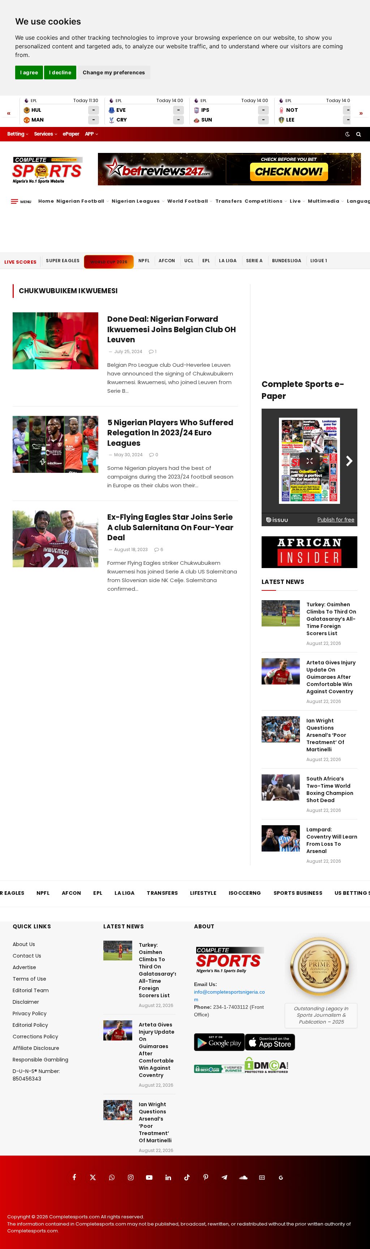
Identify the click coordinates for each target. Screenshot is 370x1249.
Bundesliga (287, 261)
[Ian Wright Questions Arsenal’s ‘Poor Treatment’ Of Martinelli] (281, 729)
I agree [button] (29, 72)
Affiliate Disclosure (36, 1048)
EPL (206, 261)
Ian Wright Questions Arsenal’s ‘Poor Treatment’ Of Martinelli (326, 735)
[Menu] (21, 201)
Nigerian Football (80, 201)
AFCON (167, 261)
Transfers (228, 201)
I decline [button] (60, 72)
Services (43, 134)
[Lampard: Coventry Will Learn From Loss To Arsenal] (281, 838)
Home (46, 201)
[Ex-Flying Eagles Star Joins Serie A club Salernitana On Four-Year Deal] (55, 538)
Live (295, 201)
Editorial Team (31, 990)
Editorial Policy (30, 1025)
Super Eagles (62, 261)
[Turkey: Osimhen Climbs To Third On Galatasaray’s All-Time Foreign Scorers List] (281, 613)
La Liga (228, 261)
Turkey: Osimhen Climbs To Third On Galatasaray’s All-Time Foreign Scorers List (331, 619)
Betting (15, 134)
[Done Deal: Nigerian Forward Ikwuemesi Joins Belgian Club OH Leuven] (55, 340)
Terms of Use (29, 978)
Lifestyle (203, 893)
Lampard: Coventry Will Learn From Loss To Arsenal (331, 840)
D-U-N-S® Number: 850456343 (36, 1075)
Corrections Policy (35, 1036)
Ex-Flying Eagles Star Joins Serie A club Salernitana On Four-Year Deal (170, 527)
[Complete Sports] (47, 170)
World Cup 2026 (108, 262)
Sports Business (298, 893)
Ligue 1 (318, 261)
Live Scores (20, 262)
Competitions (264, 201)
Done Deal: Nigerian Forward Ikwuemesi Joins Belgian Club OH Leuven (171, 329)
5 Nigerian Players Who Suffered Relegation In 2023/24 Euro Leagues (170, 433)
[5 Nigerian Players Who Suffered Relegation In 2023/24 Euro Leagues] (55, 444)
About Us (24, 944)
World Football (187, 201)
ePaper (71, 134)
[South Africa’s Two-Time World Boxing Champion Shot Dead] (281, 787)
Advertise (24, 967)
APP (89, 134)
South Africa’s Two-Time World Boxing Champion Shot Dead (329, 789)
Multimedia (323, 201)
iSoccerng (245, 893)
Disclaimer (26, 1002)
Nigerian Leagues (136, 201)
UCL (188, 261)
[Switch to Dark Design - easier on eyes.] (348, 134)
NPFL (144, 261)
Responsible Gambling (40, 1059)
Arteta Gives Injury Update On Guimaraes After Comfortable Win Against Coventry (331, 677)
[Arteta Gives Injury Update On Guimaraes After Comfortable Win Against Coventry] (281, 671)
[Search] (358, 134)
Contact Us (27, 955)
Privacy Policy (30, 1013)
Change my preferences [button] (114, 72)
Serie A (254, 261)
